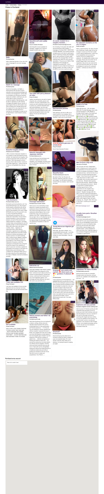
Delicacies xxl (34, 265)
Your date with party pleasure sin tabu (40, 94)
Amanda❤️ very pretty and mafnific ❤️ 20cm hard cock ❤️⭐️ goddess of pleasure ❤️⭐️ (63, 272)
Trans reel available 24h (14, 282)
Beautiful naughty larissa (15, 150)
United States (13, 4)
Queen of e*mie (81, 104)
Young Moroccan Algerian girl (63, 226)
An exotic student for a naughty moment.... (61, 42)
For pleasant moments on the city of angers (86, 43)
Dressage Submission (37, 202)
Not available (10, 324)
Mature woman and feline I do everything (40, 316)
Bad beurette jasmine (60, 108)
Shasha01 (56, 332)
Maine (19, 4)
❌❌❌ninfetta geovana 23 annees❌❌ (63, 144)
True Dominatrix (11, 200)
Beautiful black (58, 173)
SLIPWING (8, 2)
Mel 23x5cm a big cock (84, 162)
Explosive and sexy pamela (85, 305)
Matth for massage (13, 85)
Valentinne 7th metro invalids (86, 269)
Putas (7, 4)
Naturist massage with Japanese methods (37, 153)
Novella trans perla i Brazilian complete (86, 214)
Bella (8, 57)
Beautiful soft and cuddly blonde (38, 42)
